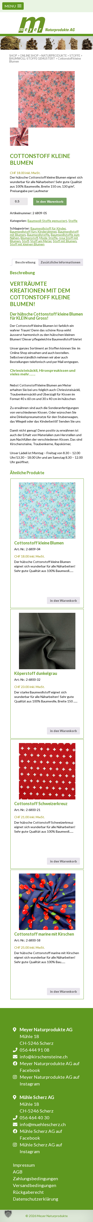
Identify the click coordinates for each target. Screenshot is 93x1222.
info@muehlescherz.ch (43, 1124)
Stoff (25, 241)
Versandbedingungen (34, 1185)
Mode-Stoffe (48, 238)
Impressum (24, 1165)
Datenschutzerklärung (35, 1198)
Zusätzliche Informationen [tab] (60, 262)
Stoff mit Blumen (65, 241)
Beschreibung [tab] (25, 262)
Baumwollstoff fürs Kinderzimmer (33, 231)
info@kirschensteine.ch (43, 1056)
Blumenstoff (29, 238)
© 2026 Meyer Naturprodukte (47, 1216)
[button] (13, 6)
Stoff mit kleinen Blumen (27, 244)
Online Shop (29, 55)
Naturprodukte (54, 55)
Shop (13, 55)
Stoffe (75, 55)
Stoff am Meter (40, 241)
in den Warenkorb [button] (63, 600)
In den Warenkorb (49, 201)
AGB (17, 1171)
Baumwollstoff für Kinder (48, 228)
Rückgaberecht (28, 1192)
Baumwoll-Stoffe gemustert (32, 58)
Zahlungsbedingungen (35, 1178)
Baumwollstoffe (38, 235)
